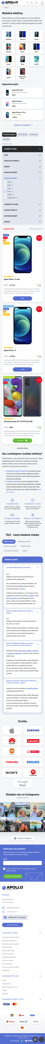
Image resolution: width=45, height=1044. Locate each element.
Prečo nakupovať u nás (9, 987)
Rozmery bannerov (8, 954)
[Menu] (42, 2)
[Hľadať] (27, 2)
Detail (22, 298)
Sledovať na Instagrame (24, 838)
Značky (4, 990)
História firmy (6, 984)
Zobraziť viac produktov (22, 125)
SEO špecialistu (11, 598)
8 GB (10, 191)
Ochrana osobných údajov (10, 967)
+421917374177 (11, 912)
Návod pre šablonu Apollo (10, 944)
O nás (4, 980)
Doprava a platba (7, 960)
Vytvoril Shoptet (14, 1041)
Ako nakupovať (7, 964)
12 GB (10, 195)
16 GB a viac (12, 198)
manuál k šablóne (32, 688)
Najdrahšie (34, 134)
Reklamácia (6, 970)
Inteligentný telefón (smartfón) (16, 471)
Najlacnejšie (22, 134)
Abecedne (6, 139)
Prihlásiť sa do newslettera (12, 876)
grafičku (31, 596)
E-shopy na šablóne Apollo (10, 937)
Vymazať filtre (9, 229)
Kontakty (5, 994)
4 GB (10, 185)
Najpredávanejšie (9, 134)
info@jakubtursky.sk (13, 908)
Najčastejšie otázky (8, 950)
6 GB (10, 188)
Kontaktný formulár (12, 925)
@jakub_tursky (22, 798)
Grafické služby (7, 947)
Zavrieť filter (10, 149)
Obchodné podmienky (9, 957)
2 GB (10, 182)
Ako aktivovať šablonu (9, 940)
